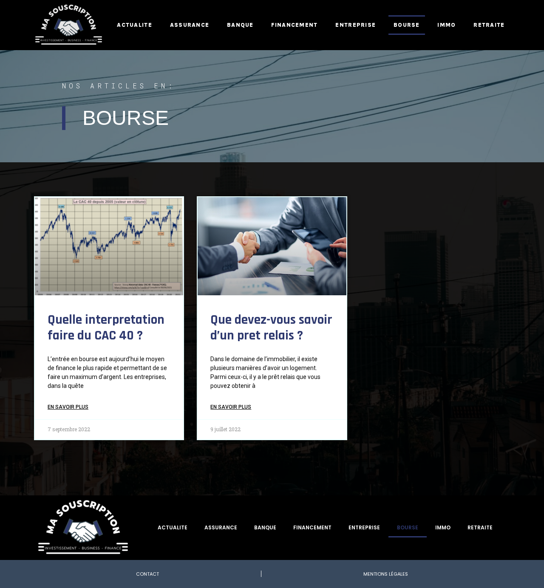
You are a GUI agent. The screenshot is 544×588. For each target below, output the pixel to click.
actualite (134, 25)
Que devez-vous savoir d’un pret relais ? (271, 328)
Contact (147, 574)
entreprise (355, 25)
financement (294, 25)
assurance (190, 25)
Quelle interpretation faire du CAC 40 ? (106, 328)
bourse (407, 25)
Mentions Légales (385, 574)
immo (446, 25)
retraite (488, 25)
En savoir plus (68, 407)
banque (240, 25)
